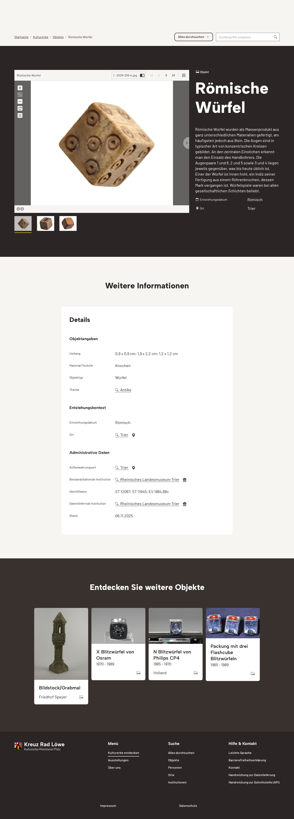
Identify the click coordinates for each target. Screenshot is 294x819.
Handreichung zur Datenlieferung (252, 775)
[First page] (151, 75)
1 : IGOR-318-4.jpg (125, 75)
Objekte (58, 37)
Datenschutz (188, 805)
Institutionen (177, 782)
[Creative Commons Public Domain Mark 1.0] (20, 209)
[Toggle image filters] (20, 115)
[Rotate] (20, 108)
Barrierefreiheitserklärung (247, 760)
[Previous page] (159, 75)
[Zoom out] (20, 101)
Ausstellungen (118, 760)
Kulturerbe (40, 37)
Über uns (114, 767)
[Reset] (20, 94)
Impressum (108, 805)
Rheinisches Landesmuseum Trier (149, 479)
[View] (184, 75)
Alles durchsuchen (181, 752)
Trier (124, 434)
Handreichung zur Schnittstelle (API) (254, 782)
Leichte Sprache (240, 752)
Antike (125, 389)
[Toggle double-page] (142, 75)
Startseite (21, 37)
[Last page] (173, 75)
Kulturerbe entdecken (123, 752)
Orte (171, 775)
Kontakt (234, 767)
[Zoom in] (20, 87)
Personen (175, 767)
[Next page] (166, 75)
